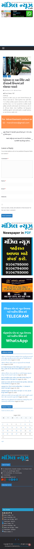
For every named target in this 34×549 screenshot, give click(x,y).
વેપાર (9, 76)
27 (16, 434)
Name (3, 181)
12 (12, 427)
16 (30, 427)
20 (16, 430)
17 (3, 430)
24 (3, 434)
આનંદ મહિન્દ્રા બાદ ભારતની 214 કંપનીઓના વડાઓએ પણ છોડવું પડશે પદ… (18, 139)
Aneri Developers (24, 546)
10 (3, 427)
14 (21, 427)
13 (16, 427)
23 (30, 430)
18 (7, 430)
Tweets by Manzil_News (7, 410)
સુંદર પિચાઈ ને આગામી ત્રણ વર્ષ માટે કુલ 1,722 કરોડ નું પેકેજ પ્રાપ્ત (17, 133)
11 (7, 427)
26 (12, 434)
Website (3, 197)
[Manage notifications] (29, 544)
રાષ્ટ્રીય (5, 76)
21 (21, 430)
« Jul (2, 441)
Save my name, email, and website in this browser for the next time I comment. (16, 209)
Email (3, 189)
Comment (4, 158)
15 (25, 427)
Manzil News (18, 90)
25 (7, 434)
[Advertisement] (17, 32)
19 (12, 430)
